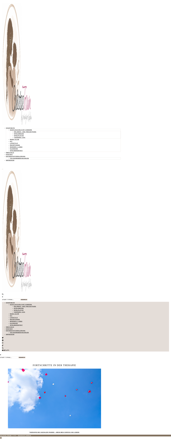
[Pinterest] (4, 350)
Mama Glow (14, 139)
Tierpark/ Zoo (19, 137)
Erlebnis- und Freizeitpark (25, 131)
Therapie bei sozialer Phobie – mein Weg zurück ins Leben (54, 432)
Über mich (10, 152)
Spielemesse (19, 133)
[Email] (2, 350)
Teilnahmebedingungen (19, 158)
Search (24, 299)
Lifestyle (14, 143)
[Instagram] (5, 350)
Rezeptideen (15, 145)
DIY (11, 141)
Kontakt (9, 154)
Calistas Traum (5, 435)
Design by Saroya (24, 435)
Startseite (10, 128)
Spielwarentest (16, 150)
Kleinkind (14, 148)
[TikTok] (7, 350)
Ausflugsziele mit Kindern (21, 129)
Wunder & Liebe (16, 147)
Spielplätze (19, 135)
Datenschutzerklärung (15, 156)
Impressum (10, 160)
